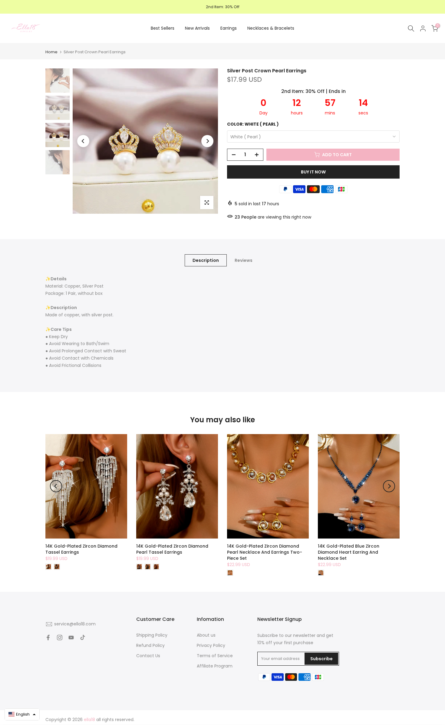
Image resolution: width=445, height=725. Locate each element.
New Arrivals (197, 28)
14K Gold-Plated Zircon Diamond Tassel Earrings (81, 549)
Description (206, 260)
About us (206, 635)
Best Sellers (162, 28)
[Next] (207, 141)
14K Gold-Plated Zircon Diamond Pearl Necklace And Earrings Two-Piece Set (264, 552)
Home (51, 52)
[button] (22, 714)
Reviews (243, 260)
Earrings (228, 28)
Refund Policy (150, 645)
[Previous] (83, 141)
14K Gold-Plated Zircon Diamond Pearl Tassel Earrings (172, 549)
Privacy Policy (211, 645)
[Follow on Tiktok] (82, 637)
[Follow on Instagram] (59, 637)
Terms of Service (215, 656)
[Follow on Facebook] (48, 637)
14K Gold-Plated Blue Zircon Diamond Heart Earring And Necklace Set (348, 552)
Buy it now (313, 172)
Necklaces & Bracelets (270, 28)
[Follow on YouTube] (71, 637)
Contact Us (148, 656)
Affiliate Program (214, 666)
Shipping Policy (151, 635)
